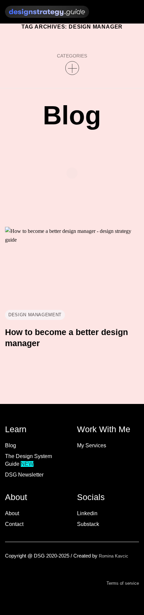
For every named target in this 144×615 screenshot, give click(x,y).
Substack (88, 524)
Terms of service (122, 583)
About (12, 513)
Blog (10, 445)
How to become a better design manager (66, 337)
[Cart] (132, 11)
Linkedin (87, 513)
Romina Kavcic (113, 556)
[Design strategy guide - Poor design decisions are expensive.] (47, 12)
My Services (91, 445)
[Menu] (116, 12)
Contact (14, 524)
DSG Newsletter (24, 475)
